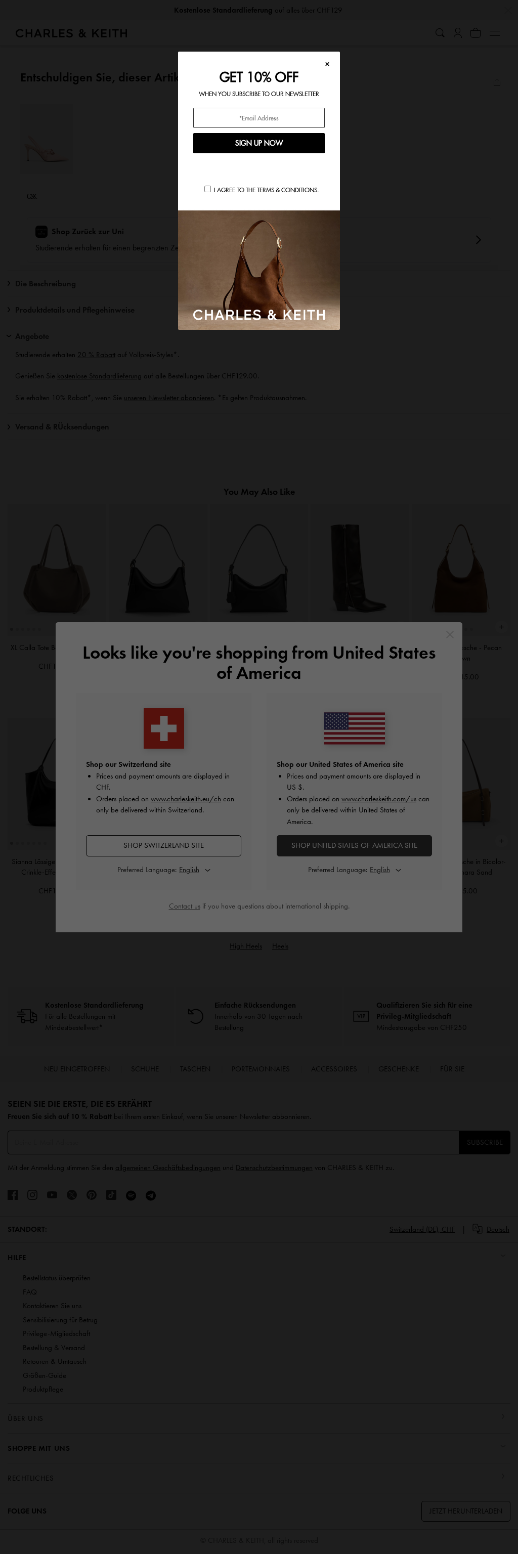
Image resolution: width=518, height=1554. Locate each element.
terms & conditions (287, 190)
